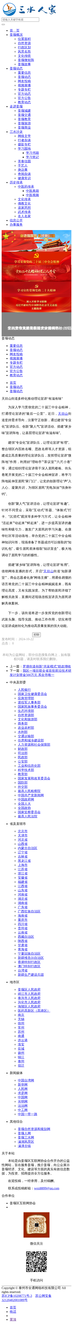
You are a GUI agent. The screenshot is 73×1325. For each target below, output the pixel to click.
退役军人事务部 (29, 702)
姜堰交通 (24, 115)
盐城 (21, 1048)
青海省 (23, 949)
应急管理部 (26, 698)
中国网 (23, 1097)
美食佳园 (24, 161)
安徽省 (23, 877)
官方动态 (24, 93)
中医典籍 (32, 191)
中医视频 (32, 195)
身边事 (23, 169)
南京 (21, 1015)
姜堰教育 (24, 119)
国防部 (23, 782)
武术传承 (24, 212)
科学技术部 (26, 770)
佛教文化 (24, 203)
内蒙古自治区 (27, 848)
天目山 (63, 413)
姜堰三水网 (26, 1137)
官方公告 (24, 98)
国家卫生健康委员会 (32, 694)
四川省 (23, 924)
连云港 (23, 1040)
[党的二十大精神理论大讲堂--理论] (36, 273)
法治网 (23, 1105)
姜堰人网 (24, 1133)
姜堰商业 (24, 127)
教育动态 (24, 102)
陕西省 (23, 941)
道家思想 (24, 207)
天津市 (23, 835)
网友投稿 (24, 81)
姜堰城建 (24, 110)
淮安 (21, 1044)
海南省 (23, 915)
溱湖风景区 (26, 1141)
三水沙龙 (16, 131)
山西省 (23, 844)
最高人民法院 (27, 816)
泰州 (21, 1061)
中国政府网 (26, 799)
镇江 (21, 1057)
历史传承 (16, 182)
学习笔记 (32, 157)
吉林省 (23, 856)
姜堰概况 (16, 34)
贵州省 (23, 928)
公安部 (23, 761)
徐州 (21, 1023)
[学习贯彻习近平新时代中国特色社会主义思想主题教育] (36, 304)
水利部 (23, 732)
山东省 (23, 890)
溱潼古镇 (24, 1146)
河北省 (23, 839)
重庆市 (23, 920)
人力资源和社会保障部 (34, 744)
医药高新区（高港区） (34, 1010)
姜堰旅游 (24, 123)
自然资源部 (26, 715)
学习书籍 (32, 153)
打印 (36, 634)
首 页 (14, 30)
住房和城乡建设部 (31, 740)
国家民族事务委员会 (32, 706)
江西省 (23, 886)
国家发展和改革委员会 (34, 778)
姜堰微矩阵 (26, 60)
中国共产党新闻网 (31, 795)
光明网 (23, 1101)
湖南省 (23, 903)
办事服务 (16, 224)
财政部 (23, 749)
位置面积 (24, 39)
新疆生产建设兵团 (31, 974)
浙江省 (23, 873)
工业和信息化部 (29, 765)
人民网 (23, 1089)
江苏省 (23, 869)
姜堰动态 (16, 68)
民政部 (23, 757)
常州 (21, 1027)
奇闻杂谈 (24, 174)
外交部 (23, 786)
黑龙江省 (24, 860)
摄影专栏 (24, 144)
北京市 (23, 831)
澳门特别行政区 (29, 966)
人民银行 (24, 689)
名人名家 (24, 216)
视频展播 (24, 85)
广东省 (23, 907)
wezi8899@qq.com (46, 1188)
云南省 (23, 932)
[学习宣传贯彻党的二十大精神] (36, 289)
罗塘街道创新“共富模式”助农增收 (47, 666)
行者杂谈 (24, 140)
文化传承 (24, 199)
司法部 (23, 753)
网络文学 (24, 136)
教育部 (23, 774)
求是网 (23, 1093)
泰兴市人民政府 (29, 998)
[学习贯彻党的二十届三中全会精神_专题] (36, 258)
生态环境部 (26, 711)
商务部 (23, 723)
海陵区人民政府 (29, 1006)
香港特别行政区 (29, 962)
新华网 (23, 1084)
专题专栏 (24, 89)
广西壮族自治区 (29, 911)
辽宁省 (23, 852)
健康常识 (24, 178)
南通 (21, 1036)
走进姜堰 (16, 106)
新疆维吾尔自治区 (31, 957)
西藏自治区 (26, 936)
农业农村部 (26, 727)
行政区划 (24, 47)
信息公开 (16, 220)
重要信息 (24, 72)
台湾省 (23, 970)
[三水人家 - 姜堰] (30, 15)
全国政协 (24, 808)
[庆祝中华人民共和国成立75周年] (36, 241)
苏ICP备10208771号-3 (17, 1295)
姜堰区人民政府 (29, 989)
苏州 (21, 1031)
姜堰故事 (24, 64)
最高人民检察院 (29, 791)
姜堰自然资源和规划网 (34, 1129)
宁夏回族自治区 (29, 953)
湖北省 (23, 898)
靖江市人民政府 (29, 993)
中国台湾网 (26, 1080)
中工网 (23, 1110)
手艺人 (23, 165)
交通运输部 (26, 736)
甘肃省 (23, 945)
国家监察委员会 (29, 812)
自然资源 (24, 43)
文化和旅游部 (27, 719)
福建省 (23, 882)
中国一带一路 (27, 1114)
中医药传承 (26, 186)
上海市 (23, 865)
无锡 (21, 1019)
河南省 (23, 894)
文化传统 (24, 55)
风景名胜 (24, 51)
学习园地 (24, 148)
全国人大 (24, 803)
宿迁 (21, 1065)
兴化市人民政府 (29, 1002)
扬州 (21, 1053)
